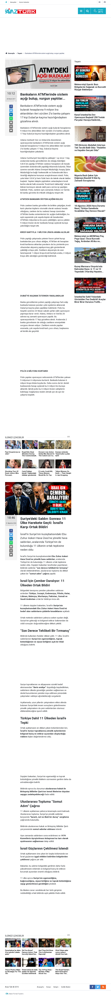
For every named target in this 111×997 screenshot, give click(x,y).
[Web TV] (99, 2)
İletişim (55, 987)
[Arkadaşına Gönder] (11, 122)
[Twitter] (11, 110)
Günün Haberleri (24, 2)
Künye (48, 987)
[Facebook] (11, 106)
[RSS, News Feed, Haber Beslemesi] (103, 987)
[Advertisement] (55, 34)
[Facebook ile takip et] (92, 987)
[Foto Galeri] (105, 2)
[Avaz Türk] (20, 11)
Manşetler (13, 2)
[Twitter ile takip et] (97, 987)
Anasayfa (40, 987)
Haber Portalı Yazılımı (16, 994)
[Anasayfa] (6, 2)
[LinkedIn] (11, 114)
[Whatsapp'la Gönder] (11, 118)
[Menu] (81, 11)
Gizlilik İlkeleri (65, 987)
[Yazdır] (11, 126)
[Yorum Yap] (11, 130)
